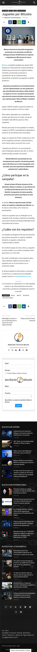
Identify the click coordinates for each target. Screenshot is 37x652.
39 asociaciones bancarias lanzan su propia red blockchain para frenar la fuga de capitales (24, 501)
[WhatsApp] (19, 22)
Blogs (15, 10)
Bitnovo (4, 65)
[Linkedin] (24, 22)
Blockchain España (8, 297)
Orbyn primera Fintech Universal (28, 320)
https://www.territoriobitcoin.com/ (18, 347)
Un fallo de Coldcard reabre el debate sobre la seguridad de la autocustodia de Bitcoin (23, 575)
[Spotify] (25, 607)
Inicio (3, 7)
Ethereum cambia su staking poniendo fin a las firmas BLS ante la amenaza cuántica (24, 491)
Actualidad (10, 7)
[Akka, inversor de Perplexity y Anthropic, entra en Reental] (7, 453)
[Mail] (20, 607)
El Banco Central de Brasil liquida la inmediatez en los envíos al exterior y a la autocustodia (24, 595)
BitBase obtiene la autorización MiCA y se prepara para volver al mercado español (23, 462)
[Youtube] (27, 350)
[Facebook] (10, 22)
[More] (28, 22)
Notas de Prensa (21, 10)
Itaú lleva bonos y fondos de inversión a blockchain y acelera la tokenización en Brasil (24, 585)
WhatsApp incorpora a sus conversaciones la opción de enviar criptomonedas (9, 322)
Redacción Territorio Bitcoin (12, 17)
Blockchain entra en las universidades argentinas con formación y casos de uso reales (24, 552)
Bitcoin (10, 10)
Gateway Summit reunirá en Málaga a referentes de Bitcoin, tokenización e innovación (23, 433)
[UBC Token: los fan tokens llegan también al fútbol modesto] (7, 443)
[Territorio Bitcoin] (18, 2)
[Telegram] (20, 350)
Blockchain (26, 295)
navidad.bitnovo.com (23, 276)
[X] (15, 22)
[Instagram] (13, 350)
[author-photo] (18, 342)
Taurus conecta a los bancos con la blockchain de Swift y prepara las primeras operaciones (24, 523)
